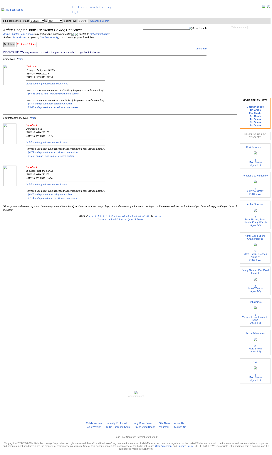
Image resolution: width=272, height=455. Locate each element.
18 (147, 215)
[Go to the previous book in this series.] (72, 34)
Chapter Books (255, 106)
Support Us (180, 427)
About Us (179, 423)
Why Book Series (143, 423)
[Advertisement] (239, 59)
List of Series (79, 7)
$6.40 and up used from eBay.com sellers (50, 194)
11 (119, 215)
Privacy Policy (185, 446)
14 (131, 215)
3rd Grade (255, 116)
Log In (75, 12)
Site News (164, 423)
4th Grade (255, 119)
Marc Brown (19, 37)
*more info (201, 48)
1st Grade (255, 110)
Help (109, 7)
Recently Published (116, 423)
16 (139, 215)
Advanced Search (99, 20)
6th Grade (255, 125)
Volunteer (164, 427)
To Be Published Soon (118, 427)
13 (127, 215)
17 (143, 215)
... (159, 215)
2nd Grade (255, 113)
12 (123, 215)
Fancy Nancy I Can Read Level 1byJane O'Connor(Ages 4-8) (255, 281)
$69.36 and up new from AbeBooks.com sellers (53, 93)
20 (155, 215)
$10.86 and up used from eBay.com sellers (51, 156)
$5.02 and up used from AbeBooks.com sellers (53, 107)
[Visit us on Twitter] (263, 7)
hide (20, 59)
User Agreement (163, 446)
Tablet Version (93, 427)
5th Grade (255, 122)
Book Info (9, 44)
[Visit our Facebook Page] (268, 7)
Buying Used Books (144, 427)
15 (135, 215)
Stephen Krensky (49, 37)
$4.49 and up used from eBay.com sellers (50, 103)
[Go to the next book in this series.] (76, 34)
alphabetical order (99, 34)
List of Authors (96, 7)
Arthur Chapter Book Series (18, 34)
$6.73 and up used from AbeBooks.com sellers (53, 152)
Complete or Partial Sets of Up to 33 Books (120, 219)
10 (115, 215)
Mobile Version (94, 423)
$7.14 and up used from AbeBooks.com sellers (53, 198)
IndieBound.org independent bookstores (47, 83)
